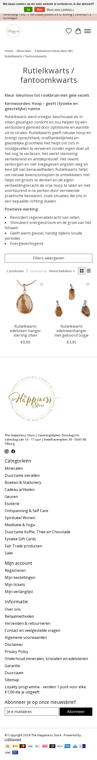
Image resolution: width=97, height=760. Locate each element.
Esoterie (12, 503)
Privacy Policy (16, 651)
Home (9, 51)
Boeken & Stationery (23, 482)
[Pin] (15, 753)
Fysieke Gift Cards (20, 538)
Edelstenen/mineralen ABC (54, 51)
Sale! (9, 553)
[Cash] (8, 746)
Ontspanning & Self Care (26, 510)
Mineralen (24, 51)
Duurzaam (14, 672)
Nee (39, 9)
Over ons (13, 609)
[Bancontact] (38, 746)
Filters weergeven (48, 258)
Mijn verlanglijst (19, 591)
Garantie (12, 665)
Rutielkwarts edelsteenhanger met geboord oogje (71, 331)
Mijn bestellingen (20, 577)
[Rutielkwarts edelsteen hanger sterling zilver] (25, 300)
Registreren (15, 570)
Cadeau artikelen (20, 489)
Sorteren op (38, 271)
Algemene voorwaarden (26, 637)
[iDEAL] (15, 746)
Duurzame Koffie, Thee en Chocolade (37, 531)
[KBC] (75, 746)
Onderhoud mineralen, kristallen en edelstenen (46, 658)
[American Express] (68, 746)
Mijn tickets (15, 584)
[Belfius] (60, 746)
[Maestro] (52, 746)
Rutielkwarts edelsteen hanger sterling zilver (25, 331)
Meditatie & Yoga (20, 524)
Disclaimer (14, 644)
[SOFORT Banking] (45, 746)
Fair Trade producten (23, 546)
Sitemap (12, 679)
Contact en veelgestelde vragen (32, 630)
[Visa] (30, 746)
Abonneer (76, 711)
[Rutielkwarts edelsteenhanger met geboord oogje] (71, 300)
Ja (28, 9)
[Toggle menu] (87, 31)
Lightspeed (13, 739)
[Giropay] (82, 746)
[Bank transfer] (8, 753)
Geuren (11, 496)
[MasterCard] (23, 746)
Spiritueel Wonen (20, 517)
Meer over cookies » (60, 9)
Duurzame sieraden (22, 475)
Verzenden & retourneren (27, 623)
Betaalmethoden (19, 616)
